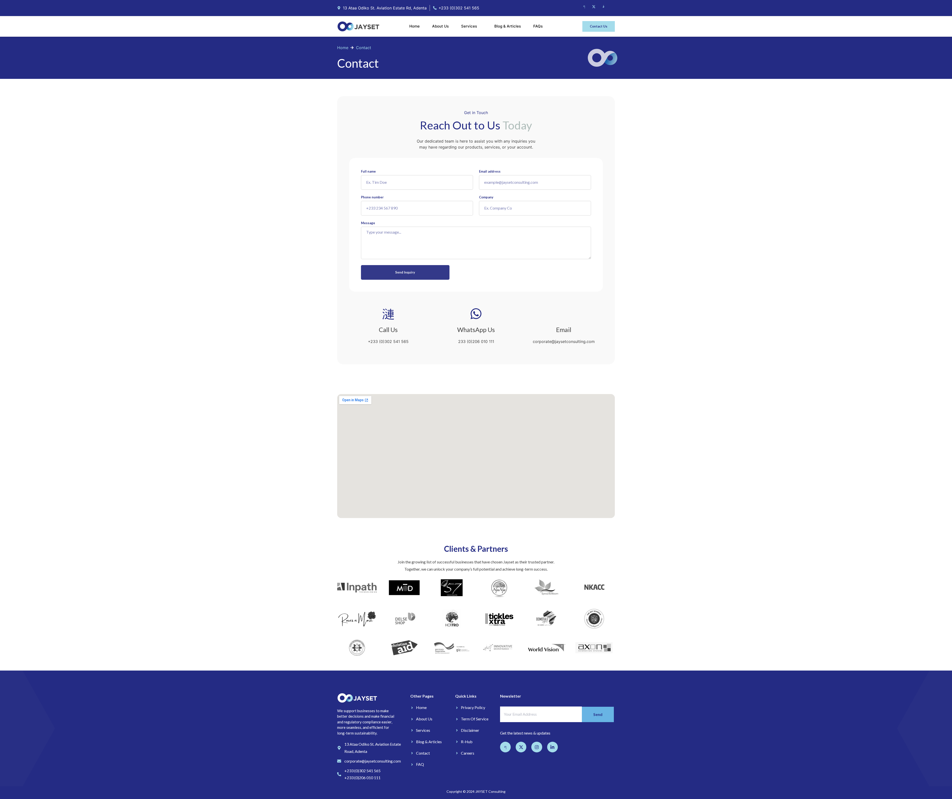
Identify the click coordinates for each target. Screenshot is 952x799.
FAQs (538, 26)
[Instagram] (536, 747)
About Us (440, 26)
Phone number (372, 197)
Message (368, 223)
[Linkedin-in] (552, 747)
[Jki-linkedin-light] (613, 6)
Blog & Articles (507, 26)
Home (414, 26)
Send (597, 714)
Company (486, 197)
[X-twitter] (593, 6)
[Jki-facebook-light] (584, 6)
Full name (368, 171)
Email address (490, 171)
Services (469, 26)
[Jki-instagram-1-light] (603, 6)
